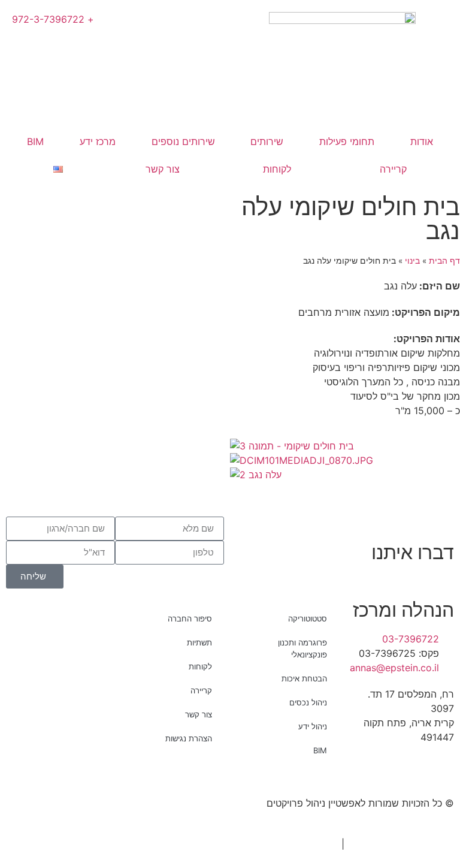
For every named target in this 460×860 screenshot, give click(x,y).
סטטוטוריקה (307, 618)
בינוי (412, 260)
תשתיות (199, 642)
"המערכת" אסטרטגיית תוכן (403, 844)
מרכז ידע (98, 141)
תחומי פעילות (346, 141)
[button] (345, 489)
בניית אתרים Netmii (296, 844)
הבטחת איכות (304, 678)
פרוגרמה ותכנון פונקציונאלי (302, 648)
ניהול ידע (312, 726)
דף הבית (444, 260)
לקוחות (277, 169)
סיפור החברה (190, 618)
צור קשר (163, 169)
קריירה (393, 169)
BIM (35, 141)
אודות (421, 141)
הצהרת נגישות (188, 738)
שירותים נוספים (183, 141)
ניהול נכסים (308, 702)
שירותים (266, 141)
